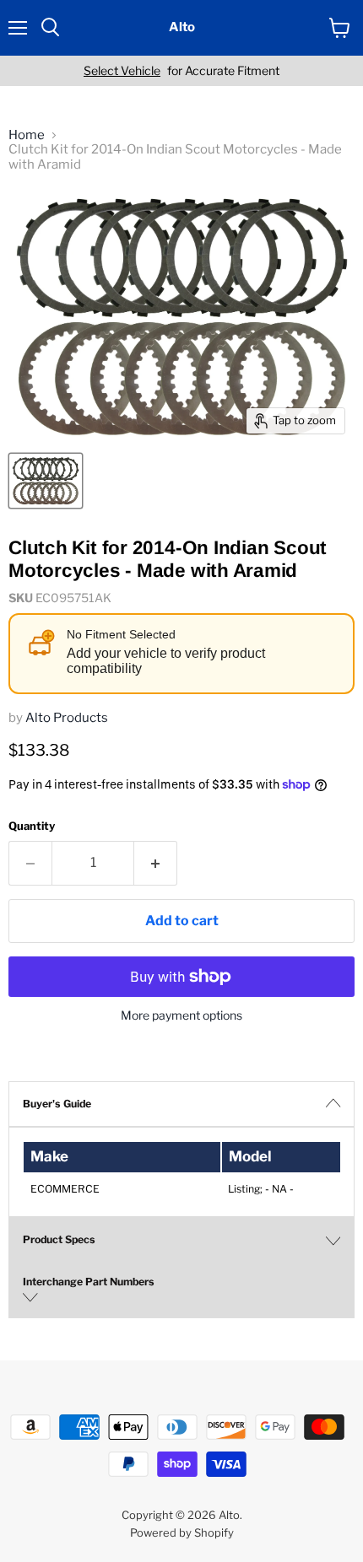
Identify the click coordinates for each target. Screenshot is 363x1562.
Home (26, 135)
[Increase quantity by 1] (155, 863)
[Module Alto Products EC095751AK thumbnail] (45, 481)
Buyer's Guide (57, 1103)
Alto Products (66, 717)
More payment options (181, 1015)
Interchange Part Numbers (88, 1281)
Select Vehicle (122, 71)
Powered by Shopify (182, 1532)
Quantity (31, 826)
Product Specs (59, 1239)
